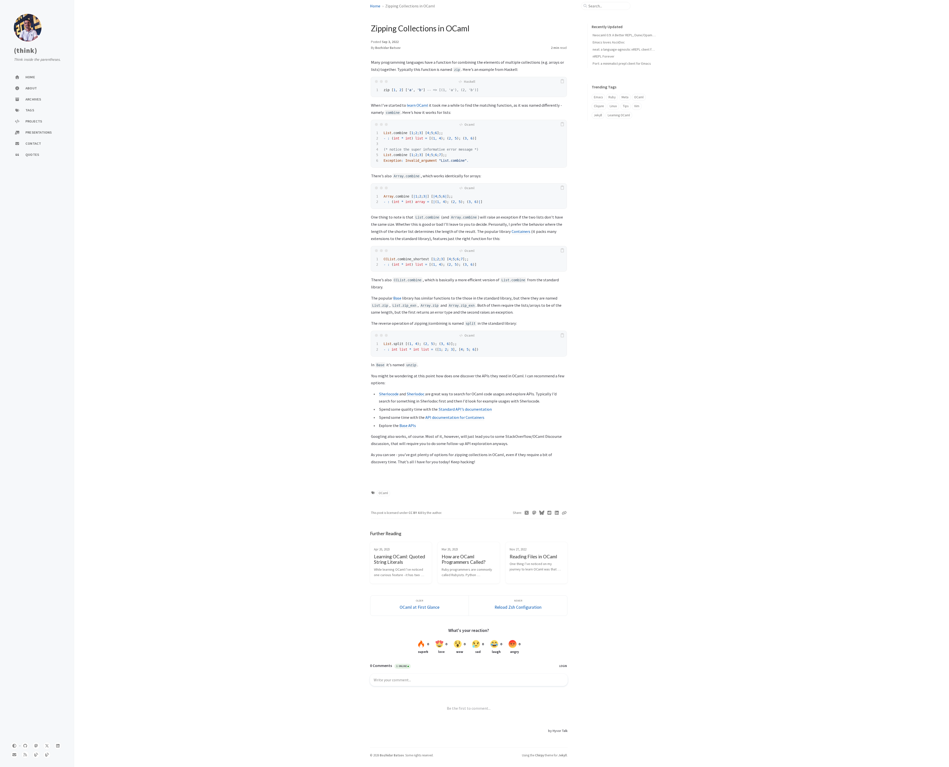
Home (375, 5)
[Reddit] (549, 513)
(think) (25, 50)
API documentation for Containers (454, 417)
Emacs (598, 97)
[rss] (25, 754)
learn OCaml (417, 105)
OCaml (383, 493)
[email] (14, 754)
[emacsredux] (36, 754)
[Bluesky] (542, 513)
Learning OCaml (619, 115)
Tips (625, 106)
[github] (25, 745)
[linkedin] (57, 745)
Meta (625, 97)
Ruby (612, 97)
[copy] (562, 81)
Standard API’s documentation (465, 409)
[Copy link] (564, 513)
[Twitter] (527, 513)
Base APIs (407, 425)
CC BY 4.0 (416, 513)
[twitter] (46, 745)
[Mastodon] (534, 513)
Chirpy (539, 755)
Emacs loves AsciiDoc (609, 42)
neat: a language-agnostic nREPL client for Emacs (629, 49)
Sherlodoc (415, 393)
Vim (636, 106)
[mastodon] (36, 745)
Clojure (599, 106)
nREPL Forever (603, 56)
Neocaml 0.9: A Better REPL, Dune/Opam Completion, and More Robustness (648, 35)
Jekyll (598, 115)
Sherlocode (389, 393)
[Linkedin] (557, 513)
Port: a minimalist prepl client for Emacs (622, 63)
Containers (521, 231)
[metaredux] (46, 754)
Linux (613, 106)
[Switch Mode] (14, 745)
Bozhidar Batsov (388, 48)
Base (397, 298)
